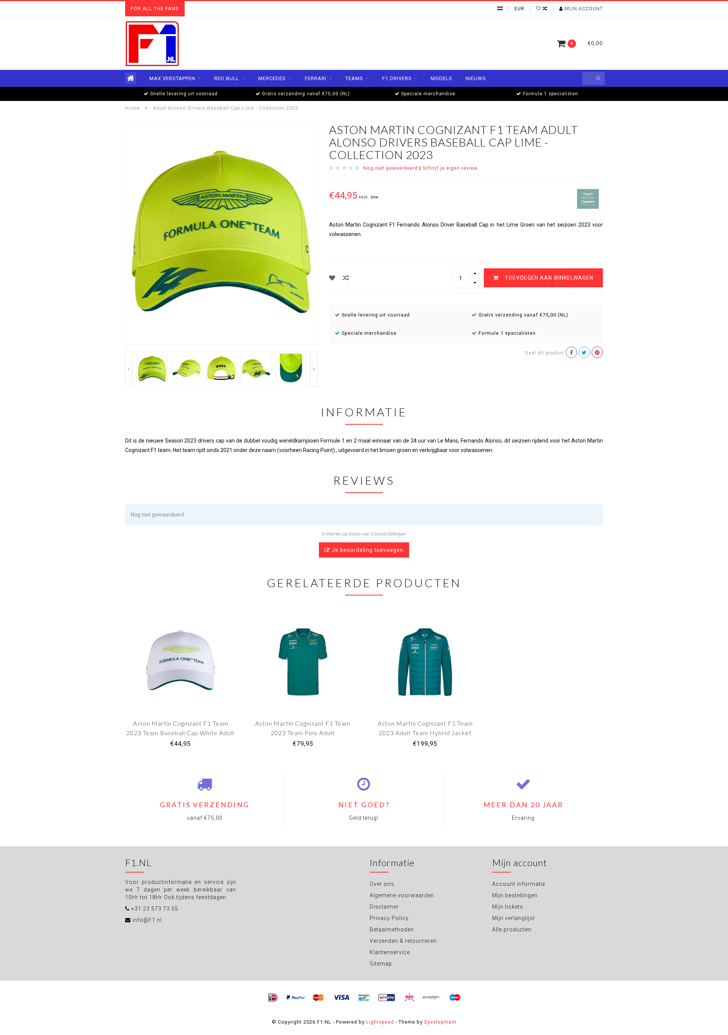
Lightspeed (380, 1022)
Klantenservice (390, 952)
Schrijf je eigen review (449, 168)
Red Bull (226, 78)
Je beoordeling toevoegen (366, 550)
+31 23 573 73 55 (154, 909)
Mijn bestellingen (515, 895)
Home (132, 108)
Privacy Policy (389, 918)
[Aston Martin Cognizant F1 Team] (588, 198)
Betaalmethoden (392, 929)
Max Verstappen (172, 78)
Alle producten (512, 929)
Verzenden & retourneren (403, 941)
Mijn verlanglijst (513, 918)
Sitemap (381, 964)
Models (441, 78)
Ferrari (315, 78)
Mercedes (272, 78)
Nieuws (476, 78)
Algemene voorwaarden (402, 895)
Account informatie (518, 884)
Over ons (382, 884)
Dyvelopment (440, 1022)
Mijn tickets (507, 907)
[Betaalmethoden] (273, 997)
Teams (354, 78)
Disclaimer (384, 907)
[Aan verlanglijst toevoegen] (332, 278)
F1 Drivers (397, 78)
